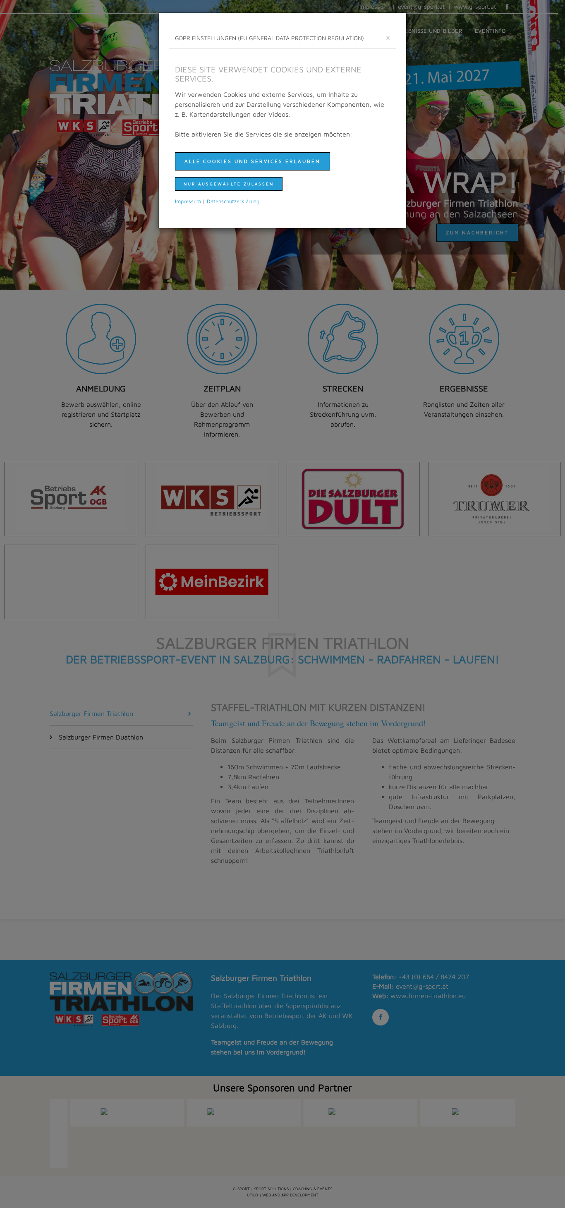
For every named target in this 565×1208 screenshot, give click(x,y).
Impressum (188, 201)
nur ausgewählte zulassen (229, 183)
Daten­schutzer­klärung (233, 201)
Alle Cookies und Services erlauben (252, 161)
